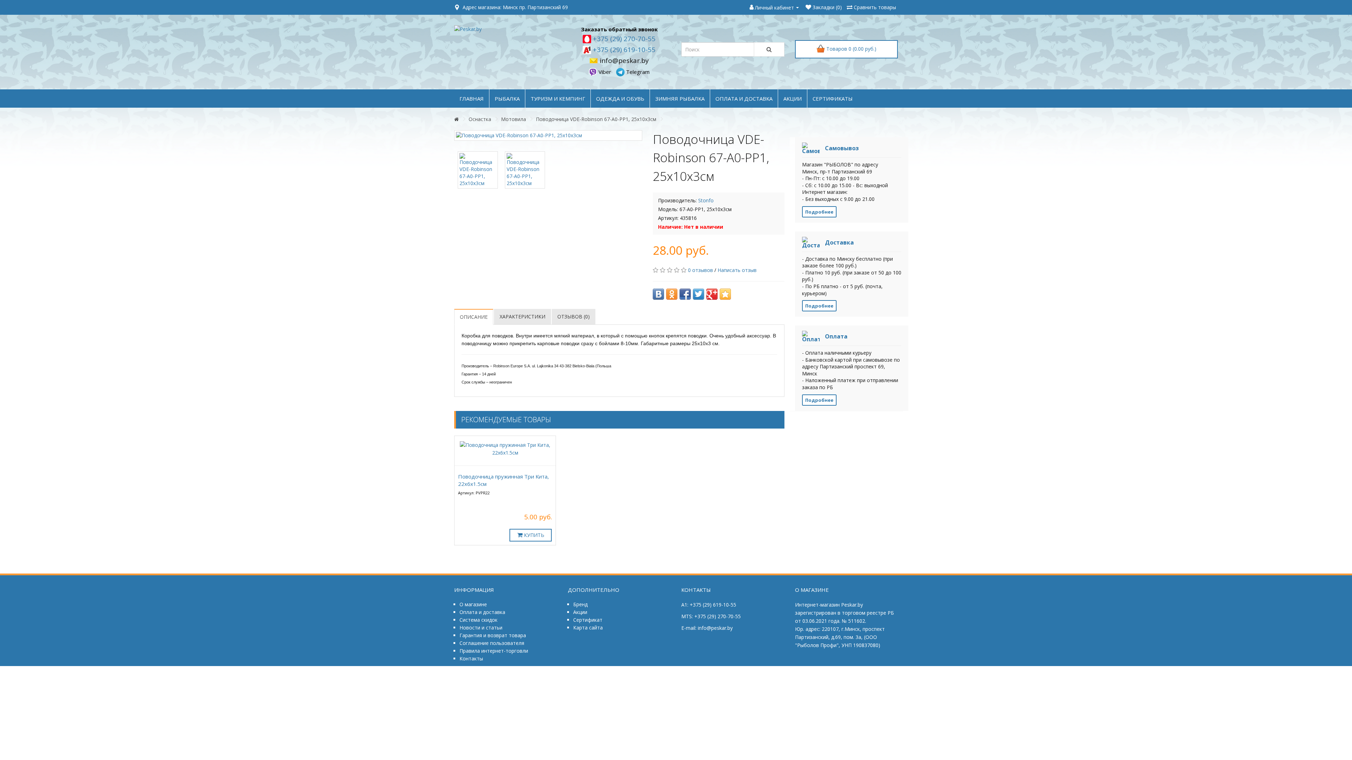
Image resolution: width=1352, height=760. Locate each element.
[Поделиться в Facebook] (685, 294)
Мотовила (513, 119)
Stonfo (706, 200)
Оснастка (480, 119)
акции (792, 98)
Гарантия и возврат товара (492, 635)
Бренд (580, 604)
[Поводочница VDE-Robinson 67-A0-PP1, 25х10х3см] (548, 135)
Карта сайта (588, 627)
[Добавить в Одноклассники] (671, 294)
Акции (580, 612)
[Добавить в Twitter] (698, 294)
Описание (474, 317)
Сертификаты (833, 98)
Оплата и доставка (482, 612)
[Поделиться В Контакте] (658, 294)
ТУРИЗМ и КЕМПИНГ (558, 98)
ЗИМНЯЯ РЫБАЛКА (680, 98)
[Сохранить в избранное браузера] (725, 294)
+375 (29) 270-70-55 (623, 38)
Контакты (471, 658)
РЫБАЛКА (507, 98)
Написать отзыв (737, 270)
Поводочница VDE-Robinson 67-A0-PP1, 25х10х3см (596, 119)
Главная (471, 98)
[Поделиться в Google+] (712, 294)
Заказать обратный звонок (619, 29)
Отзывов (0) (573, 316)
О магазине (473, 604)
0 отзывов (700, 270)
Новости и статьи (480, 627)
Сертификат (587, 619)
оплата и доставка (743, 98)
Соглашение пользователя (491, 643)
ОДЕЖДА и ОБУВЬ (620, 98)
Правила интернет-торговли (493, 650)
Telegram (637, 71)
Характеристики (522, 316)
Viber (605, 71)
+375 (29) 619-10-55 (623, 49)
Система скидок (478, 619)
